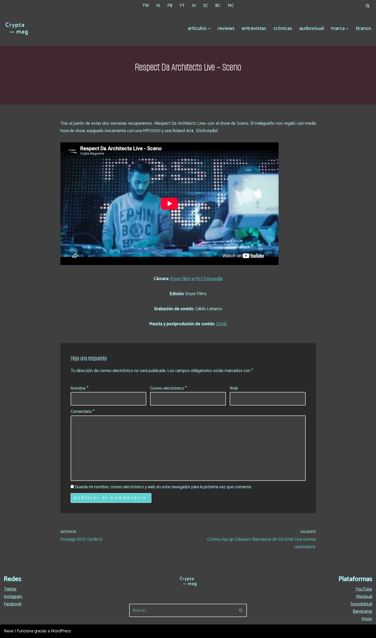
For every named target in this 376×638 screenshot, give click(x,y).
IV (194, 5)
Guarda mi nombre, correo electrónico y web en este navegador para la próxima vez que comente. (163, 487)
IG (158, 5)
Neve (9, 631)
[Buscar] (368, 6)
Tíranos (363, 28)
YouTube (364, 589)
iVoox (367, 618)
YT (182, 5)
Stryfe (221, 324)
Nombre (80, 388)
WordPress (61, 631)
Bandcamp (362, 611)
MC (231, 5)
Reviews (226, 28)
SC (205, 5)
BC (217, 5)
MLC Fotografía (209, 278)
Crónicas (282, 28)
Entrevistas (254, 28)
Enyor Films (180, 278)
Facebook (13, 604)
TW (145, 5)
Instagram (13, 596)
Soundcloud (361, 604)
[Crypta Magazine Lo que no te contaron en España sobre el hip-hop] (16, 28)
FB (169, 5)
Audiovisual (311, 28)
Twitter (10, 589)
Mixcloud (364, 596)
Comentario (83, 411)
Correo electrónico (168, 388)
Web (234, 388)
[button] (209, 28)
